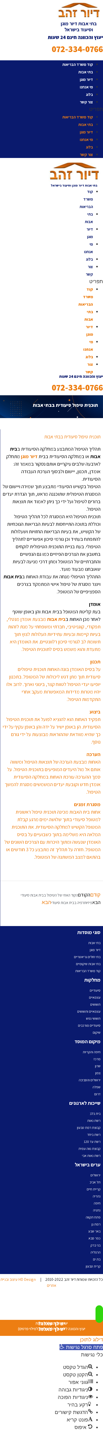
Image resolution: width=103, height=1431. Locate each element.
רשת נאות (93, 1120)
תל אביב (95, 1182)
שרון (97, 1066)
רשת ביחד (93, 1134)
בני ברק (95, 1245)
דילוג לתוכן (91, 1340)
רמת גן (96, 1224)
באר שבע (94, 1231)
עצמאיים (94, 997)
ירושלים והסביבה (89, 1080)
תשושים (95, 1004)
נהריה (96, 1196)
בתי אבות (85, 72)
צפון (97, 1073)
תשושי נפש (93, 1018)
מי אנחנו (86, 87)
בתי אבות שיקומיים (88, 964)
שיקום (96, 1032)
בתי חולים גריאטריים (87, 957)
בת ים (96, 1259)
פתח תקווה (93, 1217)
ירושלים (95, 1175)
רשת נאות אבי (91, 1155)
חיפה (97, 1203)
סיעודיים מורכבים (89, 1025)
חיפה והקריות (91, 1052)
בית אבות (56, 619)
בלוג (89, 94)
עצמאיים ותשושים (88, 1011)
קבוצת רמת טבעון (88, 1127)
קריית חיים (93, 1189)
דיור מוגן (86, 79)
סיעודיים (95, 990)
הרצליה (95, 1252)
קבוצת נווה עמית (89, 1148)
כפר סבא (94, 1238)
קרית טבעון (93, 1266)
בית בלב (95, 1113)
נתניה (96, 1210)
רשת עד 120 (92, 1141)
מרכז (97, 1059)
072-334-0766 (77, 49)
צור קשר (86, 102)
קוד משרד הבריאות (77, 64)
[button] (51, 109)
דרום (97, 1094)
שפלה (96, 1087)
